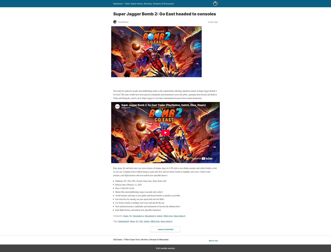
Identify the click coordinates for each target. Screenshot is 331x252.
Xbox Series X (179, 216)
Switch (160, 216)
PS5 (141, 221)
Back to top (213, 241)
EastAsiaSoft (123, 221)
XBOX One (168, 216)
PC (130, 216)
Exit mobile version (165, 248)
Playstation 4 (138, 216)
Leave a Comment (165, 229)
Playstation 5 (150, 216)
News (125, 216)
